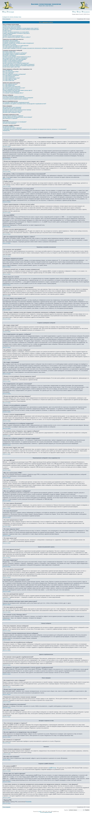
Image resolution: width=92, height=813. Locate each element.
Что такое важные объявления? (11, 75)
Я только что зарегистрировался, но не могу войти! (16, 32)
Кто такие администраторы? (10, 84)
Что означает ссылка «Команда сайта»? (13, 93)
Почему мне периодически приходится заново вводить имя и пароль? (21, 28)
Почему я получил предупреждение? (12, 61)
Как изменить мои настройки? (10, 40)
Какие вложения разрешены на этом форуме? (15, 122)
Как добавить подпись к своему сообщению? (14, 54)
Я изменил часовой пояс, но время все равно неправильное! (18, 43)
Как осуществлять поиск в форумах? (12, 107)
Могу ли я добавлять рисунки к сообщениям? (14, 74)
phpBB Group (52, 767)
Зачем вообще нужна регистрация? (12, 27)
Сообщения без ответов (7, 17)
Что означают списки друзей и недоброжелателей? (16, 102)
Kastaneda (28, 801)
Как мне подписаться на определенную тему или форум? (17, 117)
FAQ (74, 11)
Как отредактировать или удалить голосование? (15, 58)
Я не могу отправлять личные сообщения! (13, 96)
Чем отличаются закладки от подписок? (13, 115)
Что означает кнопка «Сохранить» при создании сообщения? (18, 64)
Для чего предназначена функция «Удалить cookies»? (17, 37)
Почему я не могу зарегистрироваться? (13, 35)
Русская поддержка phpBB (46, 812)
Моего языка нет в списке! (9, 44)
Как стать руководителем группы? (11, 89)
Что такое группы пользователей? (11, 86)
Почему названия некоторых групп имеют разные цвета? (17, 90)
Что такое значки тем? (8, 80)
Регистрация (11, 11)
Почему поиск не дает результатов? (12, 108)
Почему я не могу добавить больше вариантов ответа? (17, 56)
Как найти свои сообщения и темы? (12, 112)
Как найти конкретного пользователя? (12, 111)
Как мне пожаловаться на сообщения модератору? (16, 63)
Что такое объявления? (9, 76)
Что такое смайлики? (8, 73)
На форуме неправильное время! (11, 42)
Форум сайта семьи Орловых (46, 5)
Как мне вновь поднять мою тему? (11, 67)
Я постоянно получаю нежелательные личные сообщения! (18, 97)
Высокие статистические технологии (46, 4)
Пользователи (86, 11)
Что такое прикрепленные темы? (11, 78)
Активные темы (17, 17)
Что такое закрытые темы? (10, 79)
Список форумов (6, 19)
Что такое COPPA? (7, 34)
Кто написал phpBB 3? (8, 126)
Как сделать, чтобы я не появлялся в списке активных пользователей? (21, 29)
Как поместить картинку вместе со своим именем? (15, 45)
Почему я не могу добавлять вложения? (13, 60)
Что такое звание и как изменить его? (12, 47)
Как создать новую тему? (9, 51)
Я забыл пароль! (7, 30)
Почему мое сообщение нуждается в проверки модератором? (18, 65)
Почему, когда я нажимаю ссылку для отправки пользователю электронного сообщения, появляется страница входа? (33, 48)
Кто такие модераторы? (9, 85)
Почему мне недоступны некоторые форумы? (14, 59)
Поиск (79, 11)
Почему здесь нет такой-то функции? (12, 128)
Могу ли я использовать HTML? (11, 71)
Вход (5, 11)
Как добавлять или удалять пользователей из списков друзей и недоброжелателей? (24, 103)
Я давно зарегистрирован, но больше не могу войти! (16, 33)
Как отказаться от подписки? (10, 118)
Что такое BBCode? (8, 70)
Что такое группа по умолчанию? (11, 91)
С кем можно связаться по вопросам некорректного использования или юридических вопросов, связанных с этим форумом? (34, 129)
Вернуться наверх (7, 146)
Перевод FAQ (6, 130)
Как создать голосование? (9, 55)
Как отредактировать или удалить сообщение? (15, 53)
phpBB (39, 811)
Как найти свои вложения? (9, 123)
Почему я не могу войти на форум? (12, 25)
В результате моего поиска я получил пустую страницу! (17, 109)
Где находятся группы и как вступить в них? (14, 87)
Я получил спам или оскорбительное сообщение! (15, 99)
